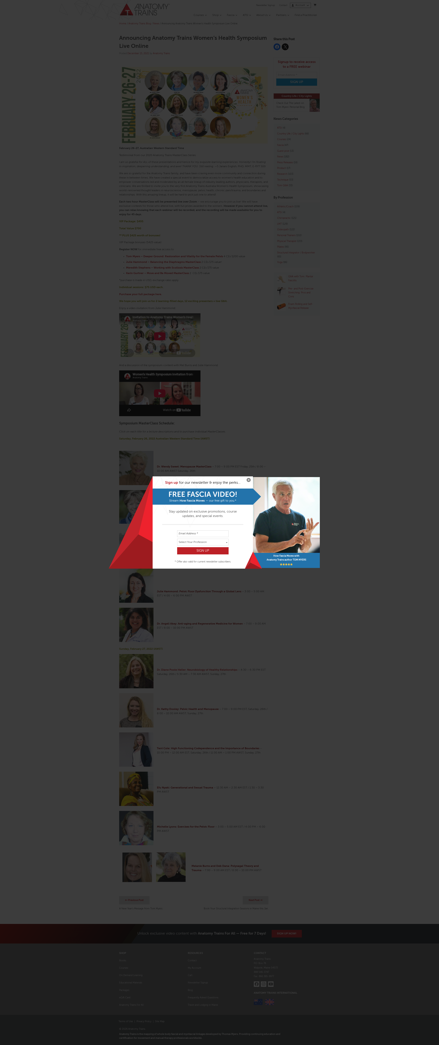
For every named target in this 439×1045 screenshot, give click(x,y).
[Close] (248, 480)
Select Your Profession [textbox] (193, 542)
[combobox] (203, 542)
